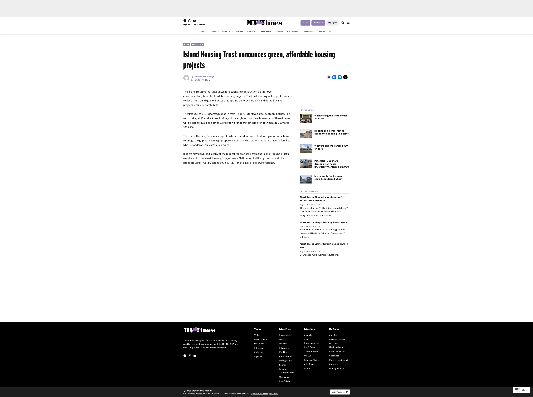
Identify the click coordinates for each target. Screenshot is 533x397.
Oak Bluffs (259, 343)
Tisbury (257, 335)
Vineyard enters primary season (331, 222)
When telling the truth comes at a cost (330, 117)
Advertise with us (337, 351)
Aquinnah (258, 356)
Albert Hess (305, 197)
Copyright (334, 364)
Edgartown (259, 348)
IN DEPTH (226, 31)
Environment (285, 335)
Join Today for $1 (340, 392)
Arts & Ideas (309, 364)
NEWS (203, 31)
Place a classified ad (338, 360)
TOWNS (212, 31)
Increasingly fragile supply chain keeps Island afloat (329, 177)
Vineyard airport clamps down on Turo (331, 147)
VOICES (307, 355)
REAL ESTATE (324, 31)
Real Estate (197, 44)
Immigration (285, 360)
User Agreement (337, 368)
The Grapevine (311, 351)
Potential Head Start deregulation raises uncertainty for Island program (331, 164)
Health (282, 339)
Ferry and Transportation (286, 371)
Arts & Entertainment (311, 341)
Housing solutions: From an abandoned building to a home (331, 132)
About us (333, 335)
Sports (282, 364)
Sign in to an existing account (264, 393)
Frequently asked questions (337, 341)
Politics (283, 352)
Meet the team (336, 347)
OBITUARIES (292, 31)
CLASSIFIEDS (307, 31)
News (186, 44)
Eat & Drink (309, 347)
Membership (318, 23)
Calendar (308, 335)
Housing (283, 343)
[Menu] (348, 23)
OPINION (251, 31)
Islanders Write (311, 360)
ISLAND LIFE (266, 31)
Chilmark (258, 352)
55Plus (307, 368)
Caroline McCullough (203, 76)
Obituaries (284, 377)
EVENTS (280, 31)
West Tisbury (260, 339)
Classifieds (334, 355)
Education (284, 348)
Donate (305, 23)
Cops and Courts (287, 356)
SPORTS (239, 31)
